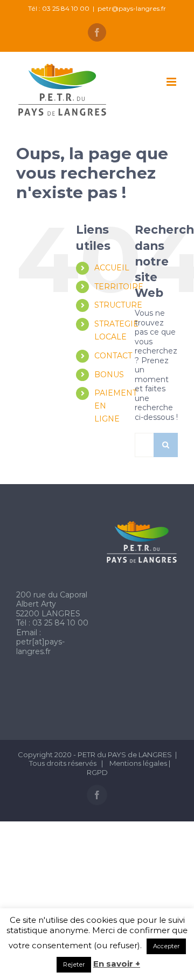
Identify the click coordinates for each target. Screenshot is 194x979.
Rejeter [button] (74, 964)
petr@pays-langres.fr (132, 8)
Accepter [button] (166, 946)
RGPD (97, 772)
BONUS (109, 374)
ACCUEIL (111, 268)
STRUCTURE (118, 305)
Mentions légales (139, 763)
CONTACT (113, 356)
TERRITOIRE (118, 286)
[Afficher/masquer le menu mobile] (172, 81)
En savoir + (116, 964)
